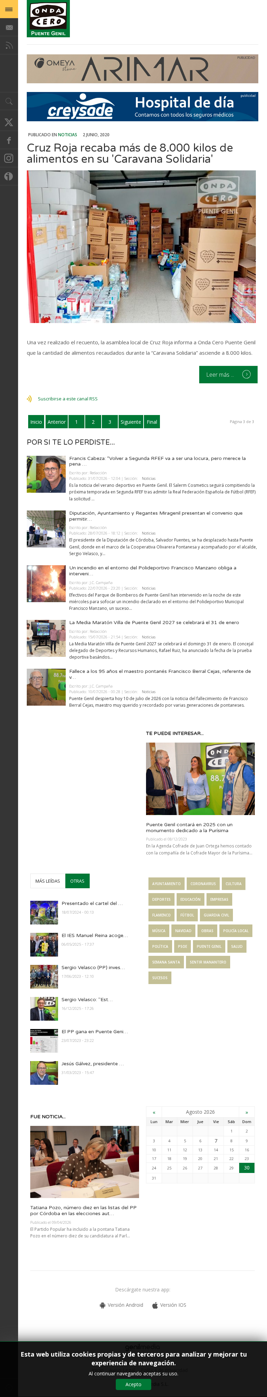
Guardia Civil (216, 915)
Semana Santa (166, 962)
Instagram (9, 158)
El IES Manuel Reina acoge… (95, 935)
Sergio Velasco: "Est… (87, 1000)
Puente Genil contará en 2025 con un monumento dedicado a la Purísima (189, 828)
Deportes (161, 899)
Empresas (219, 899)
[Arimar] (142, 81)
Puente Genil (209, 946)
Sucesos (160, 977)
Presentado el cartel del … (92, 903)
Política (160, 946)
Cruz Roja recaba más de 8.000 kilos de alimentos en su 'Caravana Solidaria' (130, 153)
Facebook (9, 140)
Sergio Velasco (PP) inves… (93, 967)
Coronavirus (203, 883)
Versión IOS (173, 1305)
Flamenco (161, 915)
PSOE (182, 946)
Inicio (36, 422)
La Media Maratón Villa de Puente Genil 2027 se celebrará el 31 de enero (154, 622)
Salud (237, 946)
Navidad (183, 930)
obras (207, 930)
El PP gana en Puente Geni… (95, 1032)
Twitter (9, 122)
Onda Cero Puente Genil (48, 18)
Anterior (57, 422)
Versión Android (125, 1305)
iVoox (9, 176)
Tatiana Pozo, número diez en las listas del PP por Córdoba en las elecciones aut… (83, 1210)
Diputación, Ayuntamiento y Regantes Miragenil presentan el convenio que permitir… (156, 516)
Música (158, 930)
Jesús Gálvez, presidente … (93, 1064)
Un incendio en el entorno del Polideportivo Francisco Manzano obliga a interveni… (152, 571)
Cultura (234, 883)
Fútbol (187, 915)
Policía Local (236, 930)
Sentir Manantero (208, 962)
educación (190, 899)
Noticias (67, 135)
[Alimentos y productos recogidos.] (142, 246)
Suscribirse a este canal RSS (68, 399)
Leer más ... (220, 374)
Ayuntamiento (166, 883)
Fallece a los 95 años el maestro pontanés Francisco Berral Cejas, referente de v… (160, 674)
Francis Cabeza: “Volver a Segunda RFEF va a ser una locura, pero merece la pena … (157, 461)
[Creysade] (142, 119)
